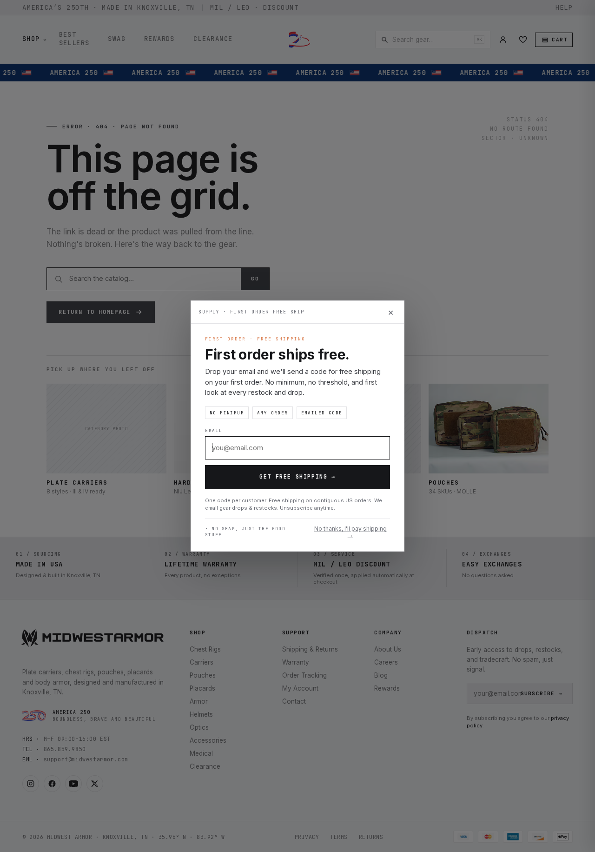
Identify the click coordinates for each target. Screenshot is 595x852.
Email (214, 430)
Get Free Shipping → (297, 476)
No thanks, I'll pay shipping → (350, 532)
